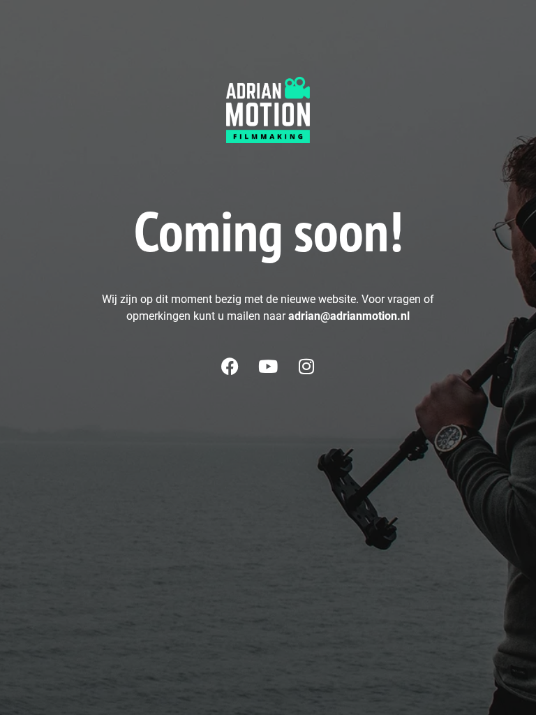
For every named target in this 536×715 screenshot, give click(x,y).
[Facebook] (229, 365)
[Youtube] (268, 365)
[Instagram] (306, 365)
